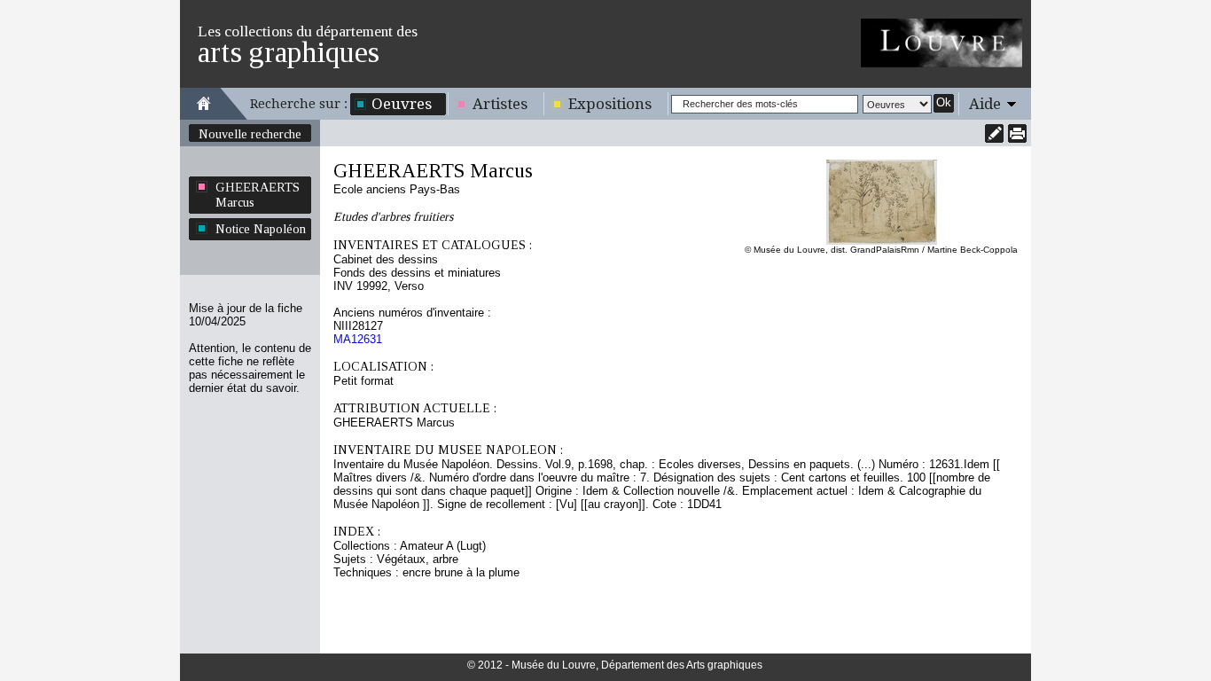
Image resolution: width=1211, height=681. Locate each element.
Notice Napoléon (260, 229)
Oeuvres (401, 104)
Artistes (500, 104)
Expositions (610, 104)
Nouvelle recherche (250, 134)
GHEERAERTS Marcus (257, 194)
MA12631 (357, 339)
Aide (985, 104)
